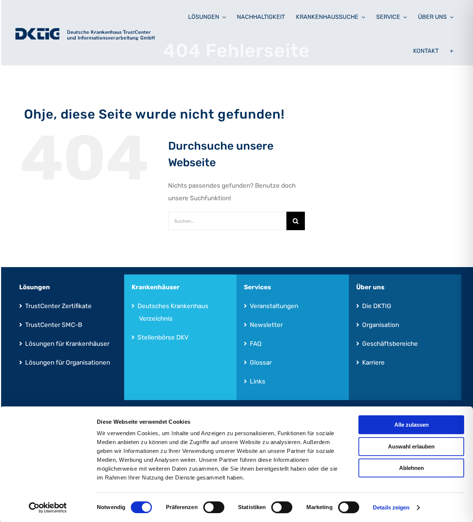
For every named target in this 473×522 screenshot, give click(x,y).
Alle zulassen (411, 425)
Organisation (380, 324)
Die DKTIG (376, 306)
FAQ (256, 343)
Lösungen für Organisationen (67, 362)
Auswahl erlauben (411, 446)
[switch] (213, 507)
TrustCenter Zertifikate (58, 306)
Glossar (261, 362)
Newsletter (266, 324)
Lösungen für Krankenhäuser (67, 343)
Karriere (373, 362)
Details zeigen (391, 507)
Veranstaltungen (274, 306)
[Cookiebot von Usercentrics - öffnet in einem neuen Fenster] (48, 507)
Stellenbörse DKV (162, 337)
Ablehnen (411, 468)
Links (257, 381)
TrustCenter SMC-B (53, 324)
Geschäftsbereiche (390, 343)
